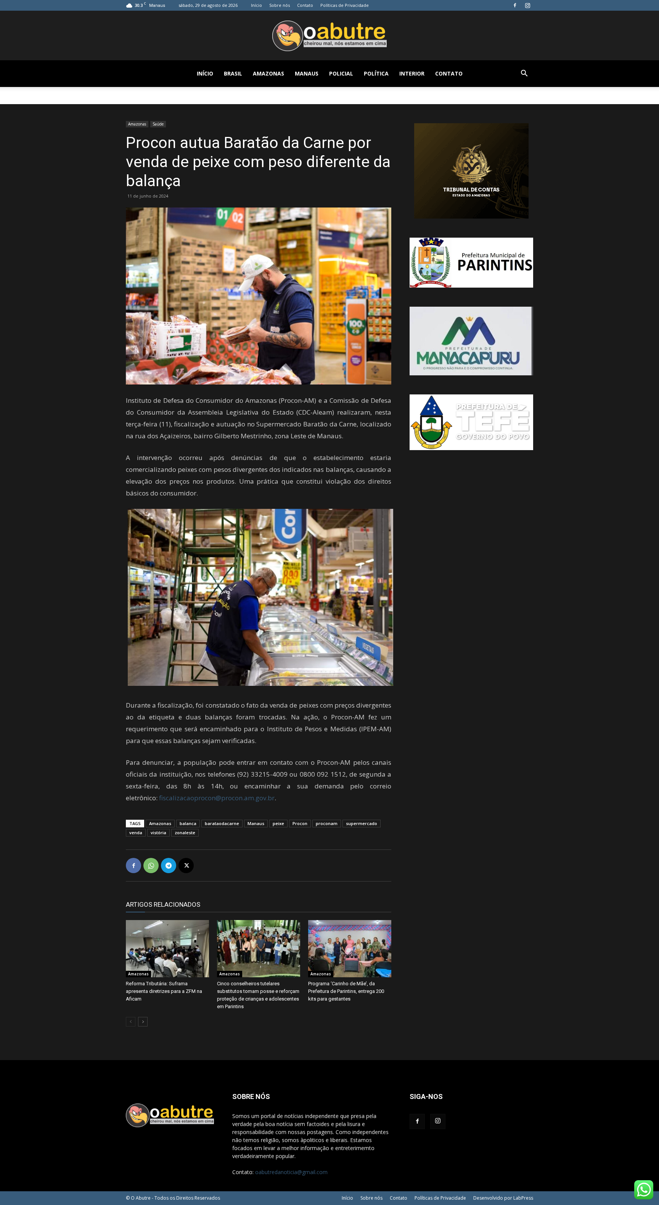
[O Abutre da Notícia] (329, 36)
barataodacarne (222, 823)
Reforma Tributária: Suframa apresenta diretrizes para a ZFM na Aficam (164, 991)
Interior (411, 73)
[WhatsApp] (151, 865)
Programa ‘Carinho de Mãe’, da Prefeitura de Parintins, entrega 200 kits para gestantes (346, 991)
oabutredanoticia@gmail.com (291, 1172)
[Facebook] (515, 5)
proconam (327, 823)
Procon (300, 823)
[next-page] (143, 1021)
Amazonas (268, 73)
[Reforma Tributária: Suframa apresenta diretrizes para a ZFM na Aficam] (167, 948)
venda (135, 832)
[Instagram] (527, 5)
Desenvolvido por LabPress (503, 1198)
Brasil (233, 73)
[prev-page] (130, 1021)
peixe (278, 823)
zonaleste (185, 832)
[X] (186, 865)
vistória (158, 832)
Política (376, 73)
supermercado (361, 823)
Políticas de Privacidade (344, 5)
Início (256, 5)
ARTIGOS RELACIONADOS (163, 904)
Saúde (158, 124)
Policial (341, 73)
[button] (524, 74)
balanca (188, 823)
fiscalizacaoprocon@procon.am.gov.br (217, 797)
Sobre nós (279, 5)
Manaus (306, 73)
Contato (305, 5)
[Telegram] (168, 865)
